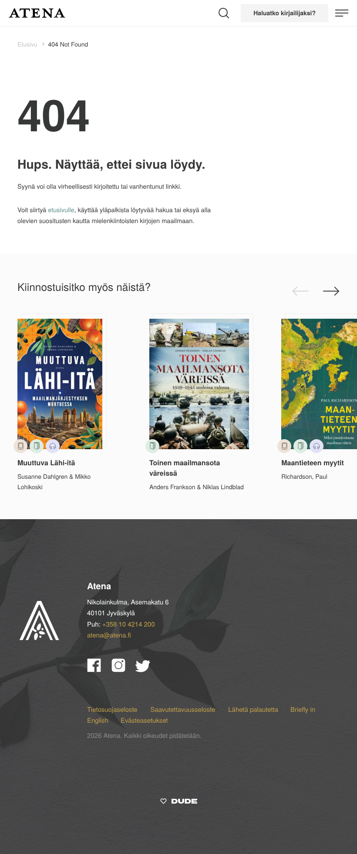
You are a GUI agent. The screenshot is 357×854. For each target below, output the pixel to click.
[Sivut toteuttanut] (178, 802)
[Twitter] (146, 669)
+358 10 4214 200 (128, 624)
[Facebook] (99, 669)
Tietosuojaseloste (113, 709)
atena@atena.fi (109, 635)
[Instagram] (123, 669)
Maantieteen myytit (312, 462)
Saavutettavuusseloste (183, 709)
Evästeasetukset (144, 720)
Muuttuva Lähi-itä (46, 462)
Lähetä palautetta (253, 709)
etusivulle (61, 209)
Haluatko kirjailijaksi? (284, 13)
